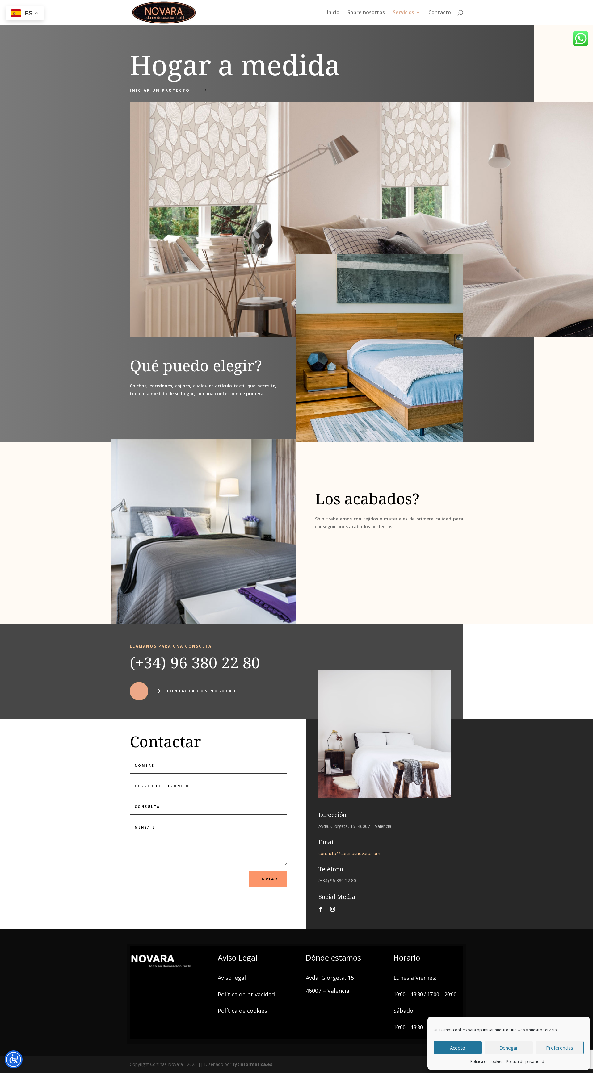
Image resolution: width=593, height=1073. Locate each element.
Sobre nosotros (366, 13)
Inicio (333, 13)
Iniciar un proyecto (160, 90)
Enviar (268, 879)
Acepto (457, 1048)
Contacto (439, 13)
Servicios (403, 13)
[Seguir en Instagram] (333, 909)
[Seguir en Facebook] (320, 909)
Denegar (508, 1048)
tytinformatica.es (252, 1064)
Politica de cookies (486, 1061)
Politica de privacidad (525, 1061)
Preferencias (559, 1048)
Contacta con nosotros (203, 691)
